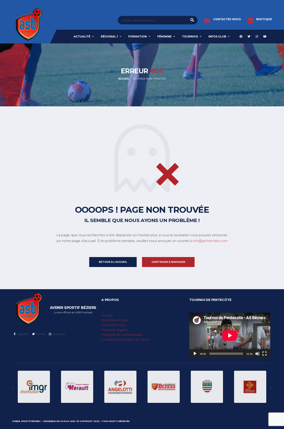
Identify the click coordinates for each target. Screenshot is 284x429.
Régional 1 (109, 36)
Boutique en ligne (115, 320)
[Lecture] (195, 353)
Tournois (190, 36)
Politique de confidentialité (122, 335)
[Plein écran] (264, 353)
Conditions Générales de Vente (125, 339)
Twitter (40, 334)
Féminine (164, 36)
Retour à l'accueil (113, 261)
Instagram (58, 334)
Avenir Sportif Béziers (26, 421)
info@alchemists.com (210, 241)
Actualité (82, 36)
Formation (137, 36)
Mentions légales (114, 330)
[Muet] (257, 353)
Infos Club (217, 36)
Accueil (106, 315)
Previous (13, 388)
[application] (229, 335)
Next (271, 388)
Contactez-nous (113, 325)
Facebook (23, 334)
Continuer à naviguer (168, 261)
